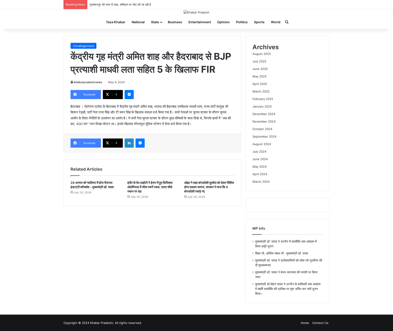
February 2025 (262, 99)
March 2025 (261, 91)
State (155, 22)
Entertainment (200, 22)
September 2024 (264, 136)
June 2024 (260, 159)
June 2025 (260, 69)
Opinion (223, 22)
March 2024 (261, 181)
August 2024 (261, 144)
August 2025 (261, 54)
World (275, 22)
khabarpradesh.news (88, 82)
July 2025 (259, 61)
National (138, 22)
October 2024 (262, 129)
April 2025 (259, 84)
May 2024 (259, 166)
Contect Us (320, 323)
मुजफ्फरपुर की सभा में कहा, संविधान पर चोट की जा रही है (120, 4)
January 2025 (262, 106)
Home (305, 323)
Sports (259, 22)
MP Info (258, 228)
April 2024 (259, 174)
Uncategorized (83, 46)
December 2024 (263, 114)
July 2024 (259, 151)
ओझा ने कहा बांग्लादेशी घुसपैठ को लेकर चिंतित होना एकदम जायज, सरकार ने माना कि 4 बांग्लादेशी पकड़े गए (209, 187)
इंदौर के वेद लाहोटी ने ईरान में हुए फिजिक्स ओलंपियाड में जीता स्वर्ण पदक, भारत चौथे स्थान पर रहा (149, 187)
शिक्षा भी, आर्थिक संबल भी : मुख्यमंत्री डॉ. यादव (281, 253)
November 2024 (263, 121)
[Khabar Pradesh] (196, 12)
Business (175, 22)
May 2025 (259, 76)
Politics (242, 22)
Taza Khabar (115, 22)
